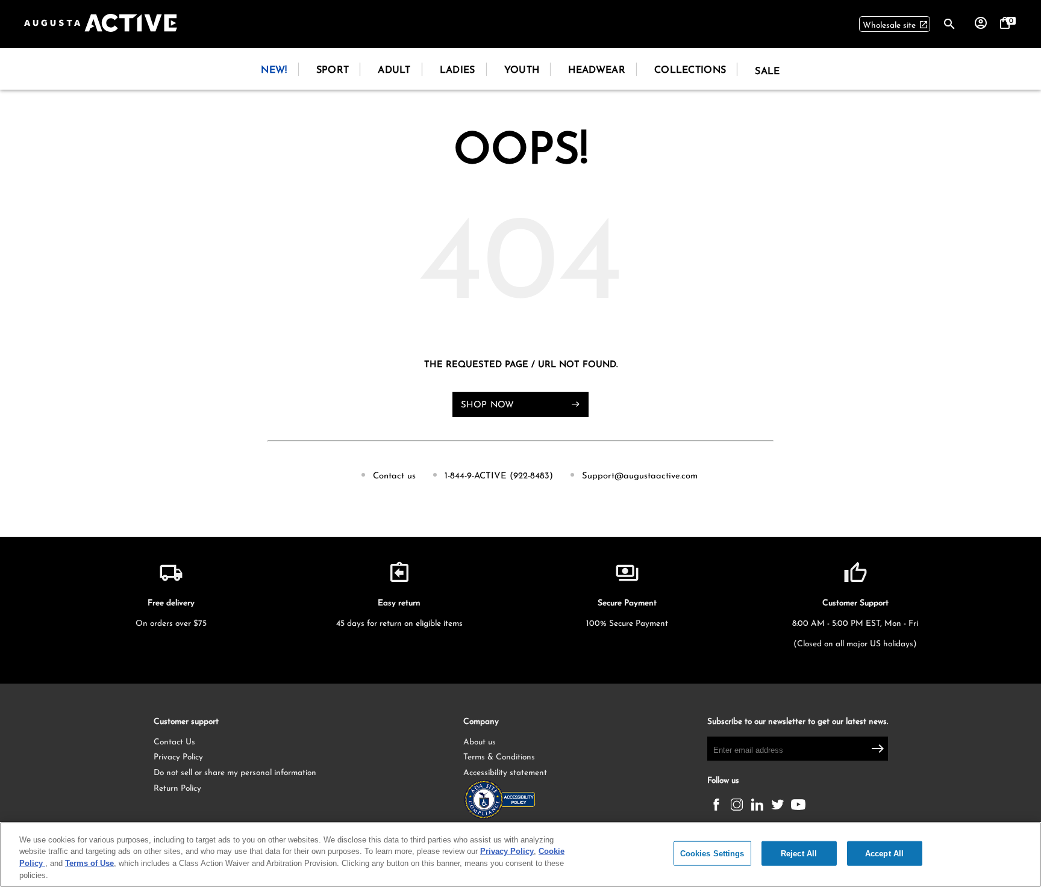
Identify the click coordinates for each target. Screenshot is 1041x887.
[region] (520, 854)
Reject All (799, 853)
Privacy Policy (178, 757)
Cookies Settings (712, 853)
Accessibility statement (505, 773)
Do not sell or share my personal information (235, 773)
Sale (767, 71)
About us (479, 742)
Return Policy (177, 789)
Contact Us (174, 742)
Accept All (884, 853)
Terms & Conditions (499, 757)
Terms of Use (89, 863)
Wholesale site (895, 24)
